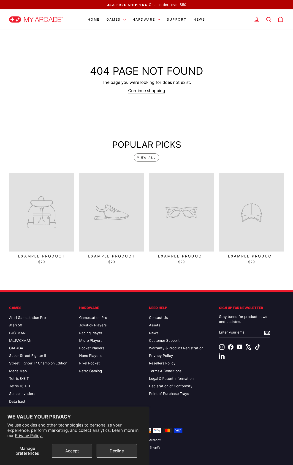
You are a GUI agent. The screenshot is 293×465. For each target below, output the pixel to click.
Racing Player (90, 333)
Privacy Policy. (29, 435)
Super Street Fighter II (27, 355)
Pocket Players (91, 348)
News (199, 19)
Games (114, 19)
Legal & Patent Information (171, 378)
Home (94, 19)
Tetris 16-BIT (20, 386)
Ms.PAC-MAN (20, 340)
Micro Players (90, 340)
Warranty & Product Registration (176, 348)
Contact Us (158, 317)
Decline (117, 451)
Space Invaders (22, 393)
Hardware (145, 19)
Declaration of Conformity (171, 386)
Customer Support (164, 340)
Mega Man (18, 371)
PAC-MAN (17, 333)
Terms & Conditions (165, 371)
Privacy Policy (161, 355)
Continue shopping (146, 90)
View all (146, 157)
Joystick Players (93, 325)
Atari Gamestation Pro (27, 317)
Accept (72, 451)
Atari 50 (15, 325)
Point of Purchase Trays (169, 393)
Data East (17, 401)
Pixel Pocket (89, 363)
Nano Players (90, 355)
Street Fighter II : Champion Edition (38, 363)
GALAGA (16, 348)
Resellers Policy (162, 363)
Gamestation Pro (93, 317)
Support (177, 19)
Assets (154, 325)
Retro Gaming (90, 371)
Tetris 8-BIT (19, 378)
